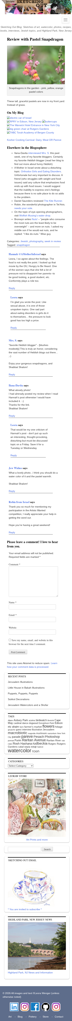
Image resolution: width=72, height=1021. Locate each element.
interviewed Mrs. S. (38, 153)
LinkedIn (14, 1004)
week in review (53, 241)
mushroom (41, 733)
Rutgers (52, 743)
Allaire (10, 720)
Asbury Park (21, 720)
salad (21, 746)
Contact (59, 1016)
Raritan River (53, 740)
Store (46, 1016)
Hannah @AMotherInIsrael (25, 254)
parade (16, 736)
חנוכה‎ (35, 751)
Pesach (39, 736)
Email (13, 615)
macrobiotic (17, 733)
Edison (59, 722)
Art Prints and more (37, 839)
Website (12, 627)
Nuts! (35, 219)
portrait (11, 740)
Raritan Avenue (34, 740)
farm (22, 727)
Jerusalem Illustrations (20, 681)
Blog (20, 1016)
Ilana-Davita (16, 385)
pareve (27, 736)
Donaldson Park (46, 723)
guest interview (23, 729)
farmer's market (33, 726)
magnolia (31, 733)
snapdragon (23, 245)
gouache (11, 730)
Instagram (24, 1004)
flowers (48, 726)
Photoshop (52, 736)
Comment (14, 564)
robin (10, 744)
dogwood (33, 723)
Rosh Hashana (22, 743)
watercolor (19, 750)
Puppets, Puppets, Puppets (23, 693)
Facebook (35, 1004)
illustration (37, 729)
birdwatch (41, 720)
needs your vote (23, 208)
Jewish (24, 241)
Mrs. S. (13, 340)
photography (36, 241)
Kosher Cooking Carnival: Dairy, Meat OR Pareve (34, 139)
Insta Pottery (56, 1006)
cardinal (17, 723)
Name (12, 602)
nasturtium (52, 733)
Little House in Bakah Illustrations (26, 687)
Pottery (33, 1016)
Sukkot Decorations (18, 699)
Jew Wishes (16, 468)
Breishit (51, 720)
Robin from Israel (19, 502)
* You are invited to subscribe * (25, 909)
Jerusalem (48, 729)
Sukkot (40, 747)
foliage (59, 726)
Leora (14, 297)
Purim (18, 740)
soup (34, 746)
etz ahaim (13, 726)
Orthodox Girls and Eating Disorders (41, 171)
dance (25, 723)
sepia (27, 746)
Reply (12, 288)
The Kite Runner (53, 200)
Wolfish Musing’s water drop (34, 215)
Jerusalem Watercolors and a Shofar (28, 705)
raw (63, 740)
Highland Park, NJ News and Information (30, 972)
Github (45, 1004)
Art (10, 1016)
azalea (32, 720)
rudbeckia (40, 743)
